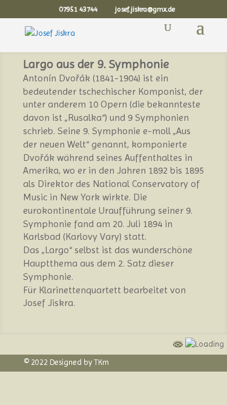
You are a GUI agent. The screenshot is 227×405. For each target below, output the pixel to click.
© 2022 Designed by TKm (66, 362)
